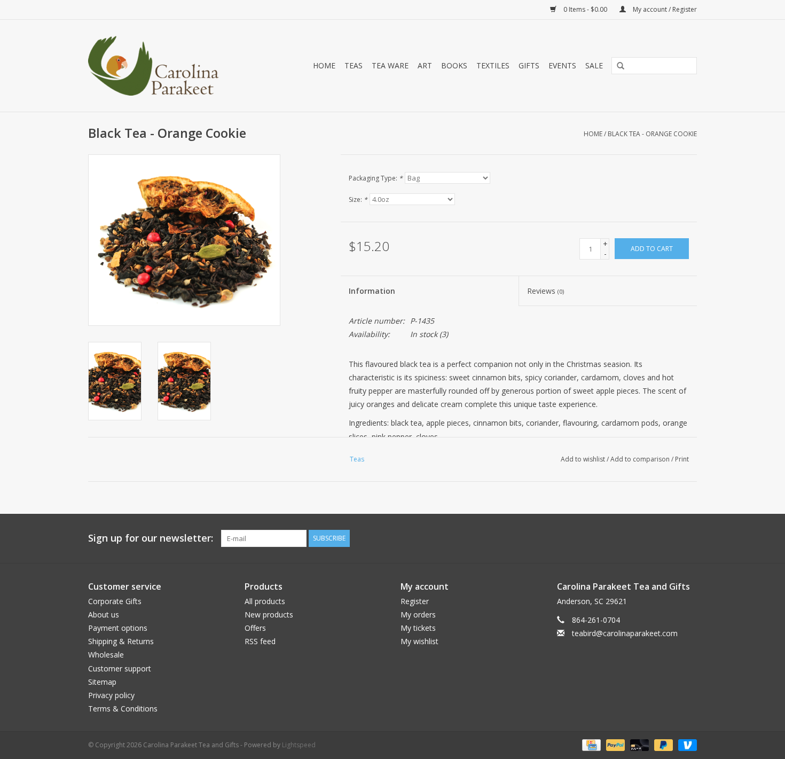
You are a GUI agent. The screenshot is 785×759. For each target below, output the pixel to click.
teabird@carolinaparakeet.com (625, 633)
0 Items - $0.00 (585, 9)
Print (682, 459)
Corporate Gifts (115, 601)
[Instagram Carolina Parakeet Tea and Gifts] (688, 538)
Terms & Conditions (123, 708)
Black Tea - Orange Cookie (652, 133)
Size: (358, 199)
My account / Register (664, 9)
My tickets (418, 628)
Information (372, 291)
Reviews (545, 291)
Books (454, 65)
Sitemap (102, 682)
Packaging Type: (376, 178)
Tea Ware (390, 65)
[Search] (616, 66)
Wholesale (106, 655)
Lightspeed (299, 744)
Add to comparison (640, 459)
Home (324, 65)
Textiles (492, 65)
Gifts (529, 65)
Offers (255, 628)
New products (269, 614)
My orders (418, 614)
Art (425, 65)
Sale (594, 65)
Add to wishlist (583, 459)
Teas (353, 65)
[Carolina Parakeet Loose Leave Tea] (165, 66)
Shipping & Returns (121, 641)
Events (562, 65)
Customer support (119, 668)
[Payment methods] (590, 744)
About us (103, 614)
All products (265, 601)
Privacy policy (111, 695)
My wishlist (419, 641)
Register (415, 601)
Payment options (117, 628)
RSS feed (260, 641)
